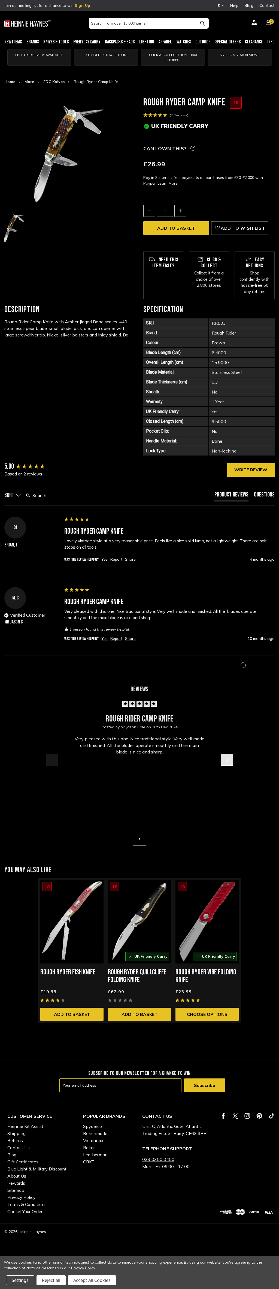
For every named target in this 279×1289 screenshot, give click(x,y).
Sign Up (82, 5)
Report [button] (116, 559)
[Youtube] (271, 1116)
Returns (15, 1140)
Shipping (16, 1133)
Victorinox (93, 1140)
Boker (89, 1147)
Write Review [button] (250, 469)
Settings (20, 1280)
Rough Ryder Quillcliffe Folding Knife (137, 976)
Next (227, 760)
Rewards (16, 1183)
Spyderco (92, 1126)
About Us (16, 1176)
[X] (235, 1116)
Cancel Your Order (25, 1211)
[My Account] (254, 23)
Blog (249, 5)
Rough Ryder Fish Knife (67, 972)
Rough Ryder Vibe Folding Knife (205, 976)
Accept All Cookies (92, 1280)
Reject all (51, 1280)
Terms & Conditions (27, 1204)
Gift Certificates (22, 1161)
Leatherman (95, 1154)
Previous (52, 760)
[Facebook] (223, 1116)
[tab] (231, 496)
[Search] (202, 23)
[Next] (139, 839)
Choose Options (207, 1014)
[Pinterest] (259, 1116)
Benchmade (95, 1133)
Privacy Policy (21, 1197)
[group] (33, 467)
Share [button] (130, 559)
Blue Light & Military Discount (36, 1169)
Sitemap (15, 1190)
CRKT (89, 1161)
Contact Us (18, 1147)
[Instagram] (247, 1116)
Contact (267, 5)
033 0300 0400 (158, 1159)
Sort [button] (9, 495)
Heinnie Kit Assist (25, 1126)
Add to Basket (72, 1014)
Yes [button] (104, 559)
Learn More (167, 183)
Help (234, 5)
